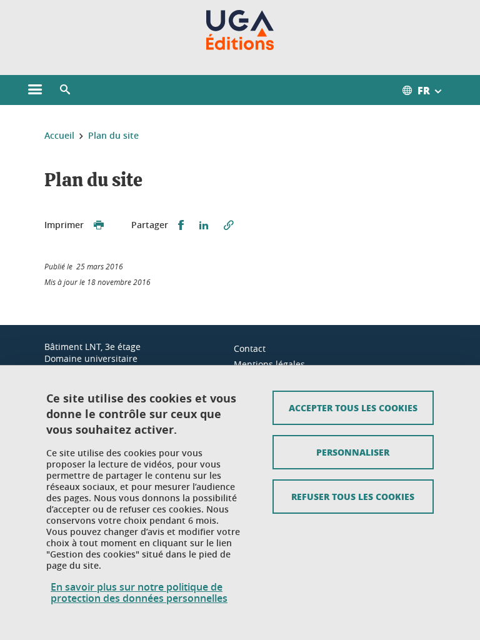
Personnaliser (352, 452)
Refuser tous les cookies (352, 496)
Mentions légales (269, 364)
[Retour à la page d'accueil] (240, 30)
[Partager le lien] (228, 225)
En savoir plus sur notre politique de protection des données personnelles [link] (139, 592)
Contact (250, 348)
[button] (65, 90)
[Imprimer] (98, 225)
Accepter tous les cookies (353, 407)
